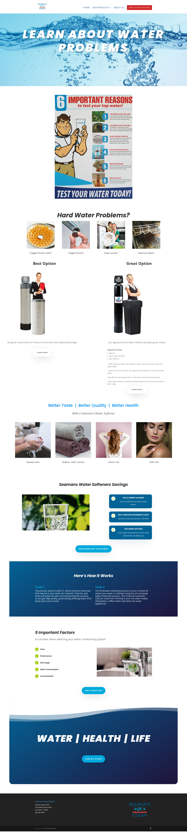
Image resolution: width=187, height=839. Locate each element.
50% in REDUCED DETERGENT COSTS (133, 515)
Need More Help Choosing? (93, 549)
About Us (119, 8)
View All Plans (93, 759)
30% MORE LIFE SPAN (133, 529)
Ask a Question (93, 690)
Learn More (42, 352)
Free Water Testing (139, 7)
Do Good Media (50, 828)
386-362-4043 (40, 812)
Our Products (100, 8)
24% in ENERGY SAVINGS (133, 497)
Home (86, 8)
